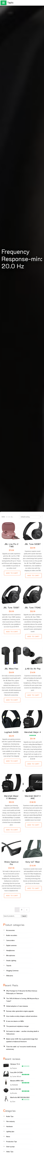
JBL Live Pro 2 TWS (11, 545)
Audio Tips (9, 1116)
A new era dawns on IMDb (15, 1021)
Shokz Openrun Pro (11, 862)
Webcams (9, 976)
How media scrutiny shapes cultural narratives (21, 1016)
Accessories (10, 930)
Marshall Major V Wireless (11, 797)
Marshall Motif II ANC (32, 797)
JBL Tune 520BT (33, 544)
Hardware (9, 1126)
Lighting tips (10, 1131)
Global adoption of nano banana (17, 1006)
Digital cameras (11, 945)
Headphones (10, 950)
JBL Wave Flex (11, 668)
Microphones (10, 955)
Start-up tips (10, 1147)
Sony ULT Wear (32, 861)
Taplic (10, 2)
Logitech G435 (11, 732)
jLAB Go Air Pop (33, 668)
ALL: (12, 517)
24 (9, 517)
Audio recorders (11, 935)
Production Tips (11, 1142)
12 (6, 517)
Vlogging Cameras (12, 971)
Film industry (10, 1121)
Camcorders (10, 940)
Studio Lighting (11, 960)
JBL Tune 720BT (11, 607)
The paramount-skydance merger (17, 1026)
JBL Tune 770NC (33, 607)
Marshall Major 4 (32, 732)
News (8, 1136)
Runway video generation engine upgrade (20, 1011)
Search (24, 916)
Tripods (8, 966)
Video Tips (9, 1152)
